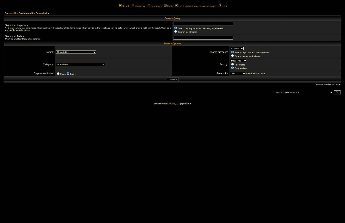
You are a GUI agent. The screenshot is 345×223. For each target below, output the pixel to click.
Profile (170, 6)
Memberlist (140, 6)
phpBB (166, 104)
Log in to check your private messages (197, 6)
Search (125, 6)
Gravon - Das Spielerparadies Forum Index (27, 13)
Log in (224, 6)
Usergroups (156, 6)
